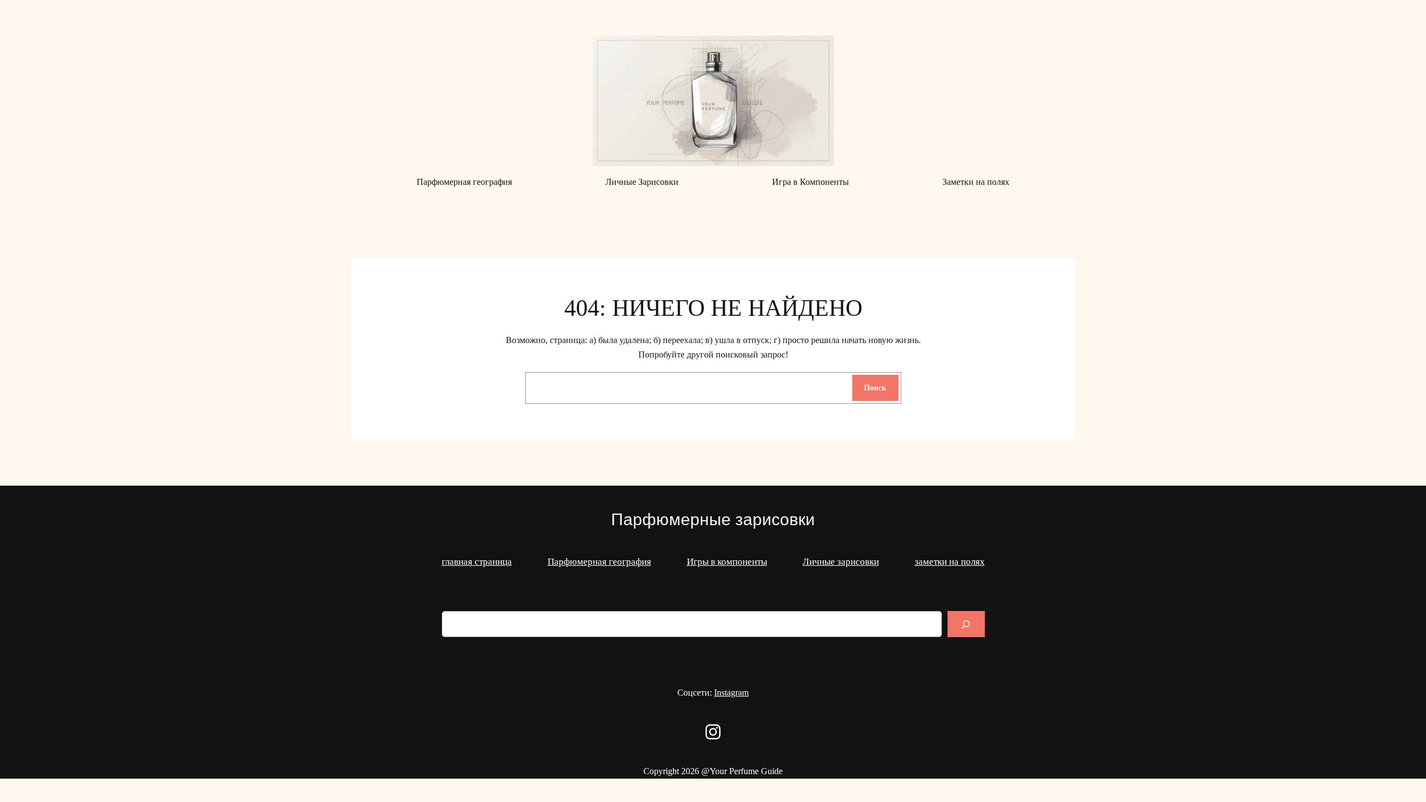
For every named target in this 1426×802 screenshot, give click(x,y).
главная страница (477, 561)
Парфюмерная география (599, 561)
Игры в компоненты (727, 561)
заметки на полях (950, 561)
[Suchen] (966, 624)
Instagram (731, 692)
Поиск (875, 387)
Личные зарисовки (841, 561)
